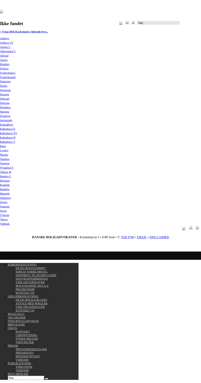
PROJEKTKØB (25, 289)
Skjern (3, 202)
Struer (3, 210)
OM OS (12, 328)
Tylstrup (4, 215)
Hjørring (5, 103)
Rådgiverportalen (190, 24)
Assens (3, 60)
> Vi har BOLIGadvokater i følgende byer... (24, 31)
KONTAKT (23, 331)
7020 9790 (127, 237)
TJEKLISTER (24, 367)
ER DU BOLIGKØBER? (31, 268)
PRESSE (13, 345)
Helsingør (5, 90)
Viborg (4, 219)
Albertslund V (8, 51)
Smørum (5, 206)
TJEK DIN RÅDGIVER (30, 282)
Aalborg (4, 38)
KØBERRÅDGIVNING (22, 264)
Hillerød (4, 98)
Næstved (4, 163)
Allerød (4, 55)
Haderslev (5, 81)
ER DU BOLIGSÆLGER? (32, 300)
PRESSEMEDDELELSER (31, 349)
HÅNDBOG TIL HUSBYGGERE (36, 275)
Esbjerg (4, 68)
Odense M (5, 172)
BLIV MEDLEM (18, 374)
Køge (3, 146)
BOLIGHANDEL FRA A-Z (32, 285)
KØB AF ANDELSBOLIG (32, 271)
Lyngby (4, 150)
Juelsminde (6, 120)
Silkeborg (5, 197)
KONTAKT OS (25, 292)
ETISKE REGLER (27, 338)
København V (7, 141)
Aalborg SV (6, 42)
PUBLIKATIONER (19, 363)
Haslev (3, 85)
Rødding (4, 189)
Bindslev (5, 64)
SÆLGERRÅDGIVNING (23, 296)
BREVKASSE (16, 324)
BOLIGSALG (16, 314)
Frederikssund (8, 77)
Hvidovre (5, 116)
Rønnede (5, 193)
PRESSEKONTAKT (28, 356)
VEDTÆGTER (25, 342)
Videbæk (5, 223)
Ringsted (5, 180)
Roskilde (5, 185)
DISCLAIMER (159, 237)
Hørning (4, 111)
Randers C (5, 176)
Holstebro (5, 107)
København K (7, 129)
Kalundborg (6, 124)
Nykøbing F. (7, 167)
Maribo (4, 154)
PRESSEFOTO (25, 352)
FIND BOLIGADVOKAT (23, 321)
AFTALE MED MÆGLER (32, 303)
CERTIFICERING (26, 335)
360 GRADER (17, 317)
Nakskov (5, 159)
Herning (4, 94)
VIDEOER (22, 359)
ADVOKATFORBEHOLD (32, 278)
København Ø (7, 137)
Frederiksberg (7, 73)
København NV (8, 133)
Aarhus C (5, 47)
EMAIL (142, 237)
